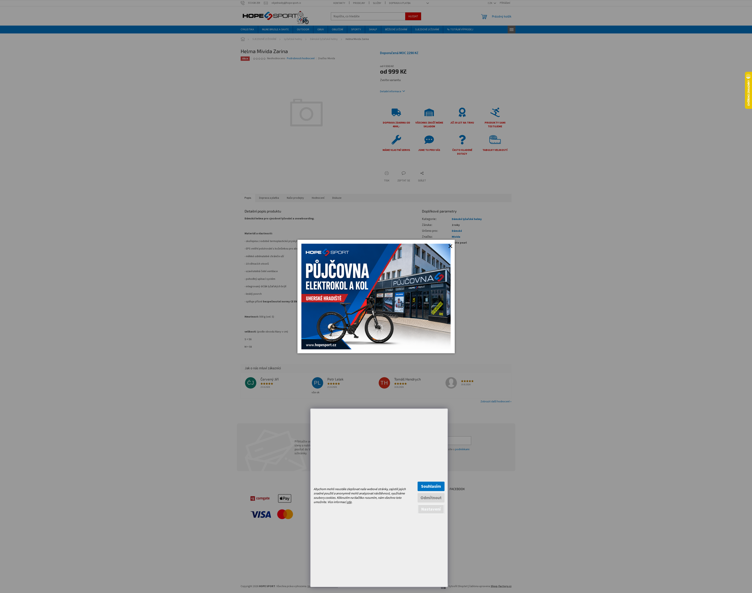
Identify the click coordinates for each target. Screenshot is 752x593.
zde (349, 502)
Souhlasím (431, 486)
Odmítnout (431, 498)
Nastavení (431, 509)
